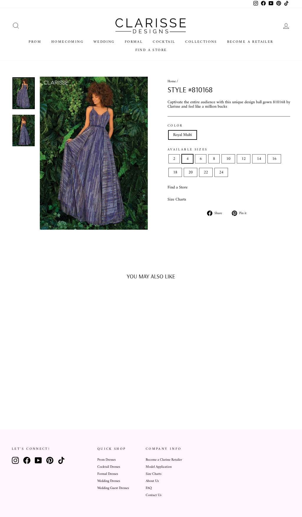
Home (172, 81)
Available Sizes (187, 149)
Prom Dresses (106, 460)
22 (206, 172)
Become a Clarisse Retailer (164, 460)
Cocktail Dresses (108, 467)
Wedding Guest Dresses (113, 488)
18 (175, 172)
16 (274, 159)
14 (259, 159)
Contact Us (153, 495)
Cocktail (164, 42)
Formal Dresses (107, 474)
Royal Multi (182, 135)
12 (244, 159)
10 (228, 159)
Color (175, 125)
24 (221, 172)
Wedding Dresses (108, 481)
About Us (152, 481)
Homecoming (67, 42)
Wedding (104, 42)
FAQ (149, 488)
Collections (201, 42)
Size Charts (177, 199)
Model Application (159, 467)
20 (190, 172)
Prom (35, 42)
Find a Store (151, 50)
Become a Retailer (250, 42)
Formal (134, 42)
